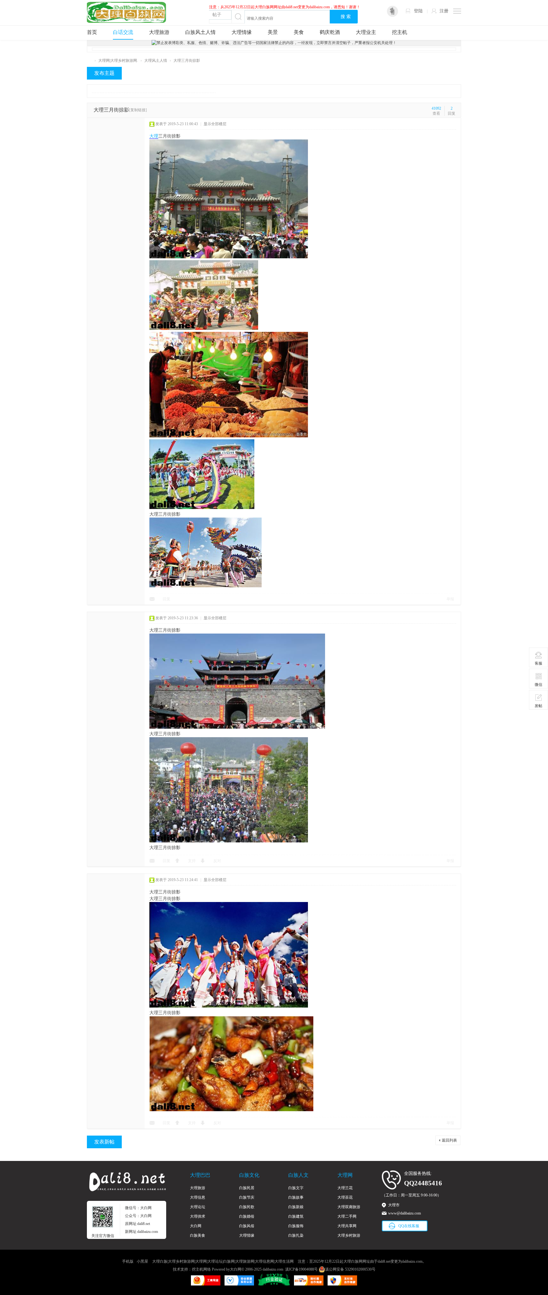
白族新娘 (295, 1207)
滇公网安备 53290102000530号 (350, 1269)
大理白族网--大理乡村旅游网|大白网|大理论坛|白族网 (89, 60)
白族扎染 (295, 1235)
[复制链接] (138, 110)
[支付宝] (342, 1284)
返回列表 (449, 1140)
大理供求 (197, 1216)
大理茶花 (345, 1197)
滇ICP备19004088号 (301, 1269)
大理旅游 (159, 32)
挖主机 (399, 32)
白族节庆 (246, 1197)
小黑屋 (142, 1261)
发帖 (538, 706)
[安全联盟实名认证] (239, 1284)
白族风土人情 (200, 32)
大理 (153, 136)
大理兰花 (345, 1188)
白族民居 (246, 1188)
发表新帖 (104, 1141)
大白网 (195, 1226)
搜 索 (346, 16)
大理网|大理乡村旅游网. (118, 60)
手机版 (128, 1261)
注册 (444, 11)
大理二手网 (346, 1216)
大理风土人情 (155, 60)
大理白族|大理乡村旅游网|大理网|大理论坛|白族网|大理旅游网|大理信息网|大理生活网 (223, 1261)
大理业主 (366, 32)
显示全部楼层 (215, 124)
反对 (217, 861)
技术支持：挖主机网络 (192, 1269)
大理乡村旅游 (348, 1235)
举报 (450, 599)
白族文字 (295, 1188)
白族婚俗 (246, 1216)
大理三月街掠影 (186, 60)
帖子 (216, 14)
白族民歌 (246, 1207)
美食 (299, 32)
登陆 (418, 11)
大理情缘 (242, 32)
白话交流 (123, 32)
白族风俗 (246, 1226)
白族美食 (197, 1235)
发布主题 (104, 73)
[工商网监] (205, 1284)
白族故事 (295, 1197)
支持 (192, 861)
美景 (273, 32)
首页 (92, 32)
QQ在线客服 (408, 1226)
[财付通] (308, 1284)
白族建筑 (295, 1216)
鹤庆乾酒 (330, 32)
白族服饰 (295, 1226)
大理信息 (197, 1197)
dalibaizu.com (273, 1269)
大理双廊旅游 (348, 1207)
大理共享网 (346, 1226)
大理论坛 (197, 1207)
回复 (166, 599)
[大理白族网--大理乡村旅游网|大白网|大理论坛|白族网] (126, 12)
